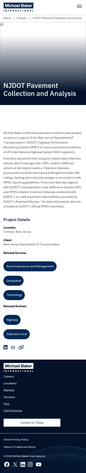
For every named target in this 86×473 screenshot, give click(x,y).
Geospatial (13, 281)
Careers (9, 377)
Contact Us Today (32, 423)
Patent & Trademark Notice (20, 447)
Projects (21, 18)
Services (9, 397)
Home (7, 18)
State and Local (16, 334)
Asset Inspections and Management (30, 266)
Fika (6, 404)
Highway (12, 320)
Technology (14, 295)
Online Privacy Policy (16, 439)
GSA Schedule (13, 411)
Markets (9, 390)
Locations (10, 383)
